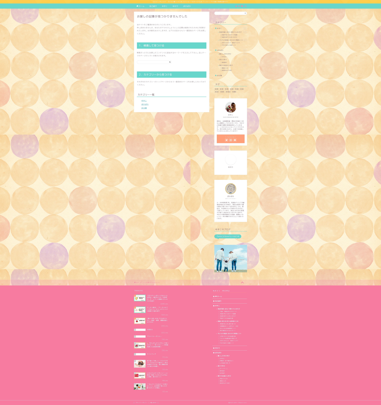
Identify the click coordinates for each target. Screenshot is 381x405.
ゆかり (175, 6)
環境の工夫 (225, 68)
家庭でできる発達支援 (226, 318)
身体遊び (224, 62)
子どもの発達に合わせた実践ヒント (232, 40)
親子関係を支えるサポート (228, 330)
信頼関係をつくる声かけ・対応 (229, 326)
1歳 (222, 89)
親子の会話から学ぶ (232, 65)
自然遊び (222, 373)
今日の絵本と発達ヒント (229, 45)
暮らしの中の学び (232, 54)
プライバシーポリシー (141, 402)
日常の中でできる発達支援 (228, 336)
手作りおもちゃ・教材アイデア (231, 43)
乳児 (217, 91)
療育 (235, 91)
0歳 (217, 89)
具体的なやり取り (227, 70)
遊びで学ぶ (232, 59)
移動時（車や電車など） (227, 361)
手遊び (228, 91)
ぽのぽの (187, 6)
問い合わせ (153, 402)
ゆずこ (165, 6)
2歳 (227, 89)
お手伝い (224, 57)
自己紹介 (153, 6)
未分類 (144, 108)
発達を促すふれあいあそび (229, 37)
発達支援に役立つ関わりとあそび (232, 32)
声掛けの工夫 (224, 379)
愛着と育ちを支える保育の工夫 (228, 321)
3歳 (232, 89)
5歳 (242, 89)
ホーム (141, 6)
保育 (223, 91)
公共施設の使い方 (225, 363)
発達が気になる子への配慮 (229, 35)
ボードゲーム (224, 368)
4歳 (237, 89)
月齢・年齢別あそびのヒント (228, 311)
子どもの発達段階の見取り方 (228, 338)
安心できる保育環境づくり (228, 328)
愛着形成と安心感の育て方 (228, 324)
